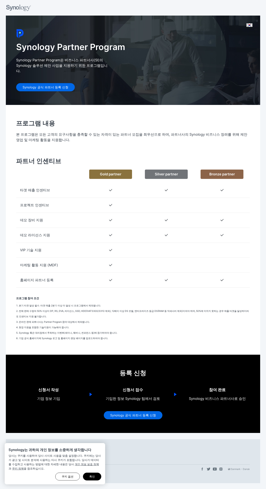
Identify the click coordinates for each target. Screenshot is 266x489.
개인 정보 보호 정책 (87, 464)
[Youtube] (214, 469)
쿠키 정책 (18, 468)
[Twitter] (208, 469)
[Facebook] (202, 469)
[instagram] (221, 469)
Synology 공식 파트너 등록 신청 (45, 87)
